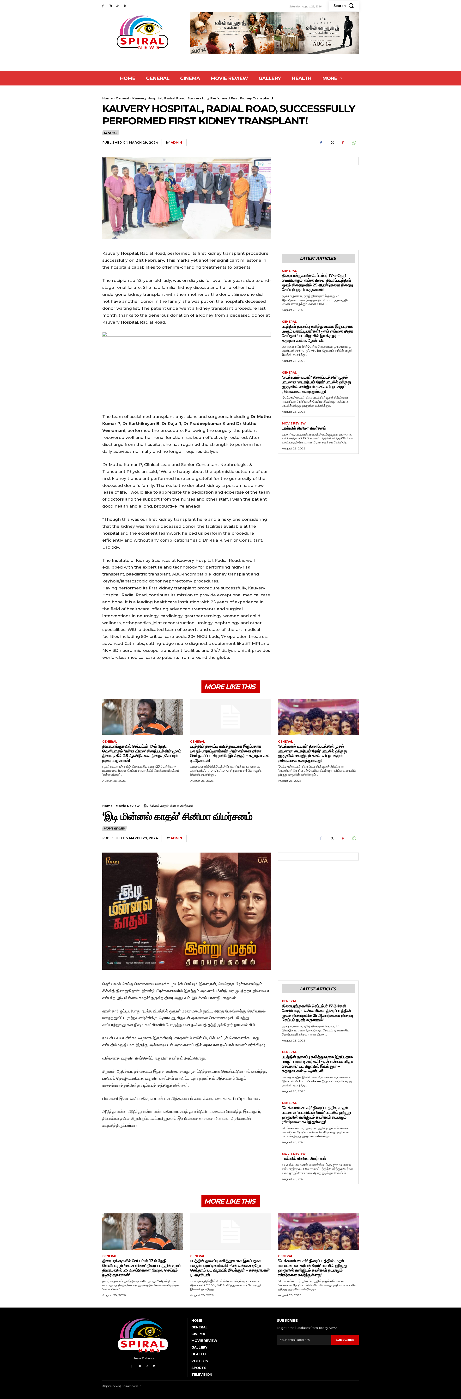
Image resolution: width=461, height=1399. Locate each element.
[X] (124, 6)
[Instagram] (110, 6)
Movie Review (294, 423)
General (122, 98)
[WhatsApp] (354, 143)
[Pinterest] (343, 143)
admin (176, 142)
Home (107, 98)
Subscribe (345, 1340)
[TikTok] (117, 6)
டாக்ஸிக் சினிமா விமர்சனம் (304, 428)
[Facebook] (102, 6)
